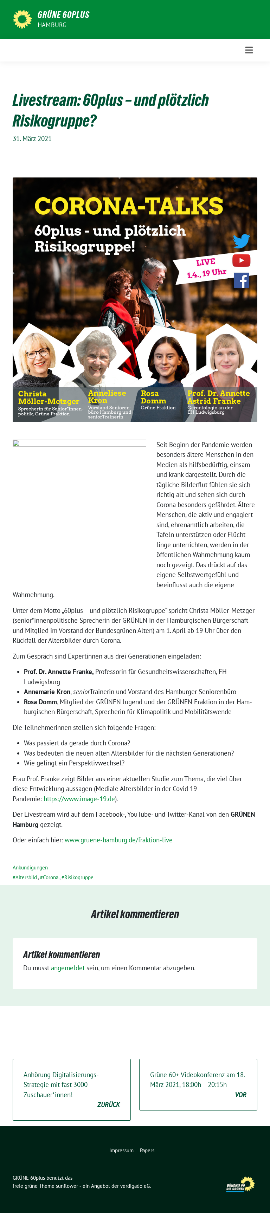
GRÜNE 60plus (64, 14)
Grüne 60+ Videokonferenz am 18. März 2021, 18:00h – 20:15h (198, 1084)
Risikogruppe (79, 877)
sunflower (67, 1186)
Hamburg (52, 25)
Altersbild (26, 877)
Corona (50, 877)
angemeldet (68, 968)
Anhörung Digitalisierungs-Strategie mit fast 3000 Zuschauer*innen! (72, 1089)
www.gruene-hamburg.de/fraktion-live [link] (119, 840)
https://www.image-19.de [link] (79, 799)
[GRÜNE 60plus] (22, 18)
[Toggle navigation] (249, 50)
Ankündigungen (30, 867)
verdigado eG (135, 1186)
